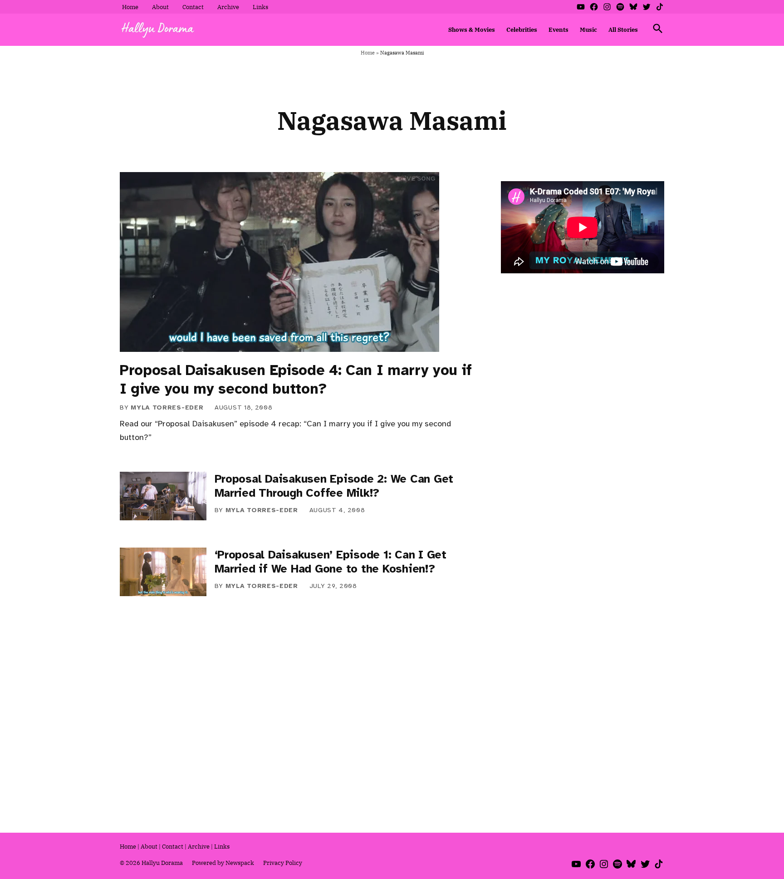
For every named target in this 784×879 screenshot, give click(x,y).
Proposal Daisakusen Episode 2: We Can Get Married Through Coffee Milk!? (334, 486)
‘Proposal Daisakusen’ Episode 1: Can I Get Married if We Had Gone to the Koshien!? (330, 562)
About (160, 6)
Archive (228, 6)
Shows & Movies (471, 29)
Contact (193, 6)
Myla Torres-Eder (167, 407)
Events (558, 29)
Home (130, 6)
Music (588, 29)
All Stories (623, 29)
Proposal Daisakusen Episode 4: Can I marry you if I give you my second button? (296, 379)
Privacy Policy (282, 862)
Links (260, 6)
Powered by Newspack (223, 862)
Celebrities (521, 29)
